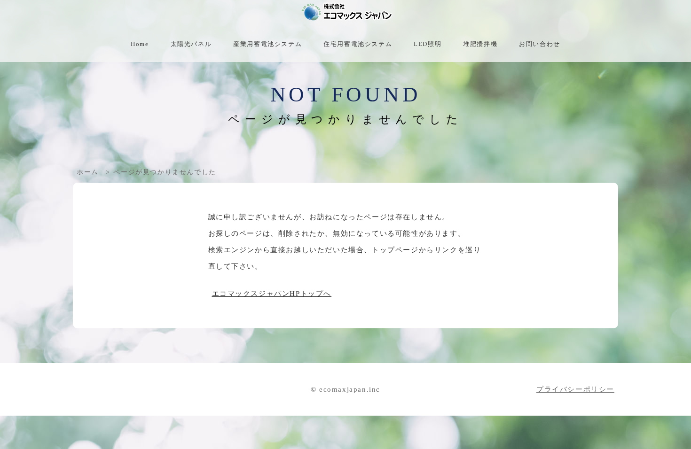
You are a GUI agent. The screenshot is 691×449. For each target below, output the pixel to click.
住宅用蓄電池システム (357, 44)
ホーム (88, 172)
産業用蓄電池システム (267, 44)
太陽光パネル (191, 44)
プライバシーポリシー (575, 389)
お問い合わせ (539, 44)
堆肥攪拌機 (480, 44)
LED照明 (427, 44)
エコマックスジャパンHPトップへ (272, 293)
